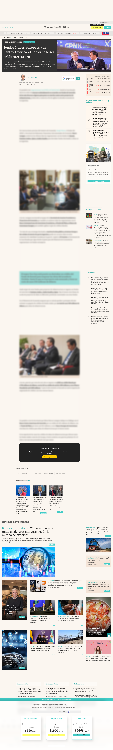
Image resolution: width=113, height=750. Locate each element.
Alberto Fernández (60, 473)
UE (31, 473)
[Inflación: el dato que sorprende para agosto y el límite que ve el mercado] (70, 607)
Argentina (24, 473)
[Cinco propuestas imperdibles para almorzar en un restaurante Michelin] (98, 617)
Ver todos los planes (56, 746)
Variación (96, 76)
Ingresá (108, 27)
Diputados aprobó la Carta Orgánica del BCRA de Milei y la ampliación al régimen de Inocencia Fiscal (101, 134)
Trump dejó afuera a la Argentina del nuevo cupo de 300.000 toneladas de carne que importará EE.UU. (99, 111)
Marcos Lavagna (48, 473)
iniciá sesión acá (70, 707)
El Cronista (7, 37)
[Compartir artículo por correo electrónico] (35, 84)
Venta (103, 76)
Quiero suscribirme (31, 735)
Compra (108, 76)
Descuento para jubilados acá (48, 699)
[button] (109, 635)
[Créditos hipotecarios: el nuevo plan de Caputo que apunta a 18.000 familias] (42, 607)
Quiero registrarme (49, 457)
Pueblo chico (93, 166)
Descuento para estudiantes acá (64, 699)
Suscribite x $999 (96, 27)
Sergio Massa (38, 473)
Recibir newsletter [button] (99, 181)
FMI (26, 37)
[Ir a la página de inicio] (10, 27)
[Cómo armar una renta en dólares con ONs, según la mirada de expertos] (28, 562)
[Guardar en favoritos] (78, 78)
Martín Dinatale (32, 77)
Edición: (104, 22)
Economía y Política (17, 37)
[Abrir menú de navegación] (3, 27)
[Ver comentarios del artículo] (39, 84)
